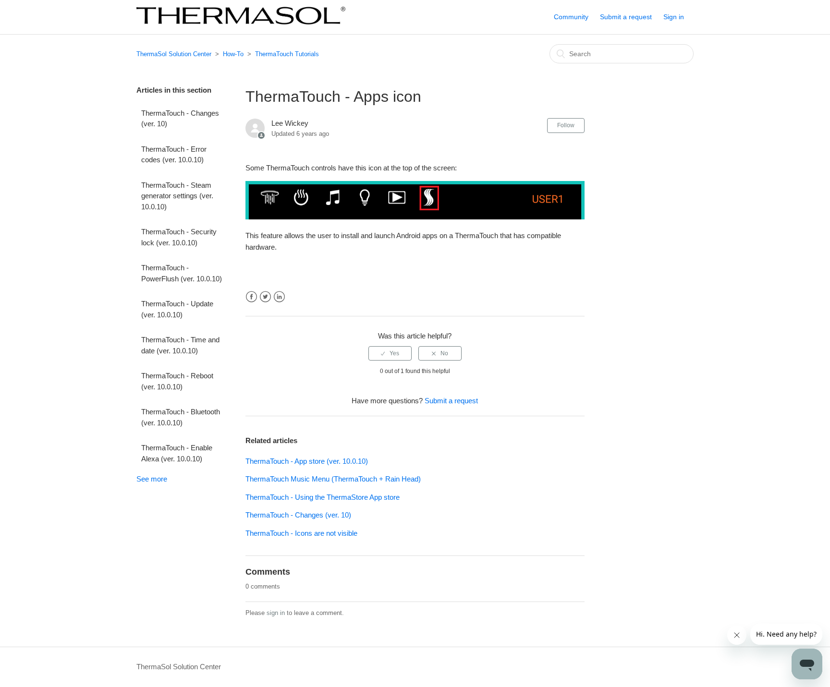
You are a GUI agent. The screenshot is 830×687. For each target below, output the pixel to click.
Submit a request (626, 17)
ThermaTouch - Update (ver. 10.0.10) (177, 309)
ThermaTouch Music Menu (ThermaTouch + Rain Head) (333, 479)
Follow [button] (565, 125)
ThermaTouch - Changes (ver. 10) (180, 118)
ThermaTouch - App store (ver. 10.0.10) (306, 461)
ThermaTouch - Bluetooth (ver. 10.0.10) (180, 417)
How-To (233, 54)
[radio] (390, 353)
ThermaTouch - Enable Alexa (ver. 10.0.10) (176, 453)
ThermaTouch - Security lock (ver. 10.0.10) (179, 237)
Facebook (251, 297)
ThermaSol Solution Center (173, 54)
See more (151, 479)
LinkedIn (279, 297)
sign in (276, 612)
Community (571, 17)
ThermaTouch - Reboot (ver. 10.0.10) (177, 381)
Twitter (265, 297)
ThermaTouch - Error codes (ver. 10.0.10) (174, 154)
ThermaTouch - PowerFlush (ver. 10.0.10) (181, 273)
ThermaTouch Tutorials (287, 54)
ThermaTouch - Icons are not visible (301, 533)
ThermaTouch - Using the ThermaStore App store (322, 497)
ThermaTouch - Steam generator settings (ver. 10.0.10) (177, 196)
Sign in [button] (673, 17)
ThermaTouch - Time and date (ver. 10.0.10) (180, 345)
